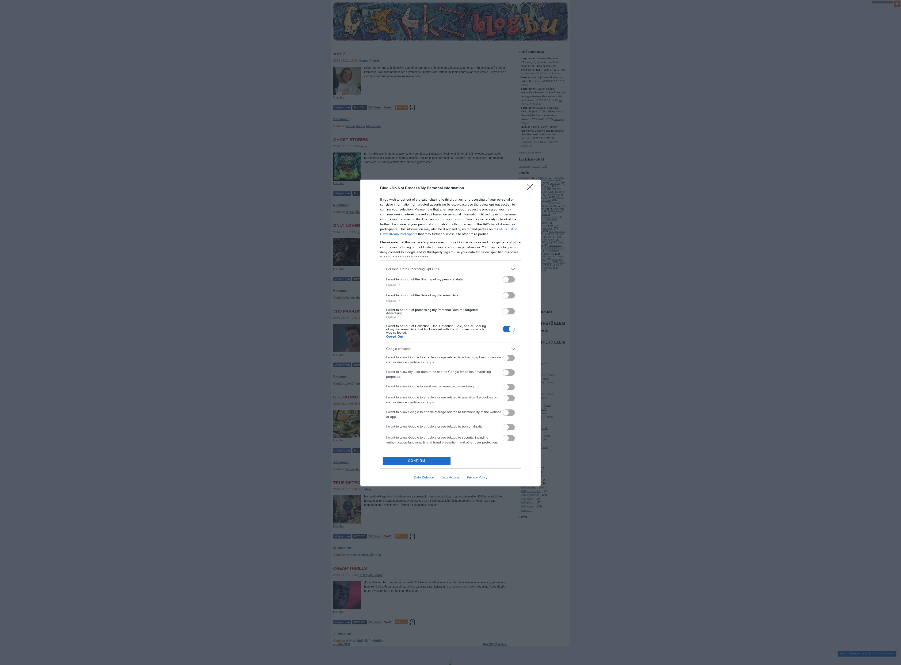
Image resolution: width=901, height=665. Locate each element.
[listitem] (450, 269)
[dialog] (450, 332)
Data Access (450, 477)
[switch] (509, 279)
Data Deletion (424, 477)
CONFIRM (416, 460)
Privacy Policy (477, 477)
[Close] (531, 188)
